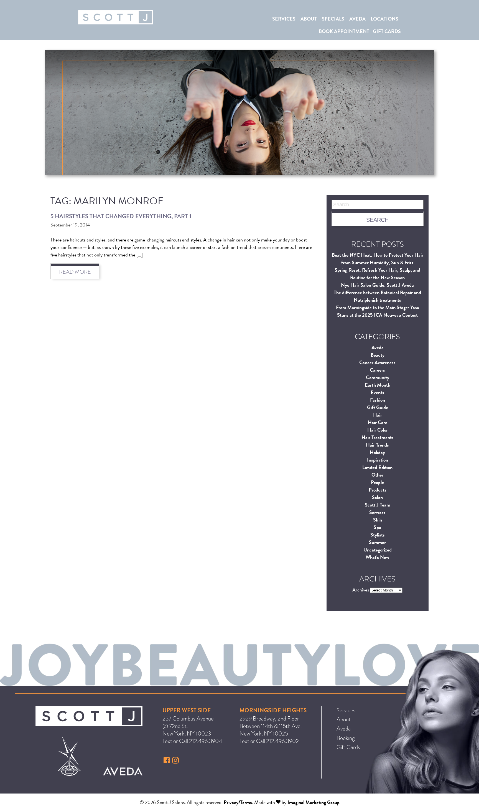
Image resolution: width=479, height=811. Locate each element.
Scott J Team (377, 504)
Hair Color (377, 430)
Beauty (377, 355)
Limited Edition (377, 467)
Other (377, 474)
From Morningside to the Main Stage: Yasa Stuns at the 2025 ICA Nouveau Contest (377, 311)
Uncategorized (377, 549)
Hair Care (377, 422)
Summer (377, 542)
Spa (377, 527)
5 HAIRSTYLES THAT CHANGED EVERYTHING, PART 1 (121, 216)
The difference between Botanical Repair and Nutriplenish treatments (377, 296)
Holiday (377, 452)
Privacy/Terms (238, 802)
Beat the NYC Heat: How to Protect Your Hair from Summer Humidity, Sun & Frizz (377, 258)
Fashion (377, 400)
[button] (167, 761)
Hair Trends (377, 445)
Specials (333, 18)
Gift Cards (387, 31)
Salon (377, 497)
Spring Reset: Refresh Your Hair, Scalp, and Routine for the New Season (377, 273)
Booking (346, 738)
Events (377, 392)
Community (377, 377)
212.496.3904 (205, 741)
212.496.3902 (282, 741)
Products (377, 489)
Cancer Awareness (377, 362)
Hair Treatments (377, 437)
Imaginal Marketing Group (313, 802)
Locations (384, 18)
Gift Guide (377, 407)
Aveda (357, 18)
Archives (360, 589)
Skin (377, 519)
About (308, 18)
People (377, 482)
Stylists (377, 534)
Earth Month (377, 385)
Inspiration (377, 460)
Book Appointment (344, 31)
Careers (377, 370)
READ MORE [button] (75, 272)
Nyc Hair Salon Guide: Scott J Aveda (377, 285)
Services (283, 18)
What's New (377, 557)
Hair (377, 415)
